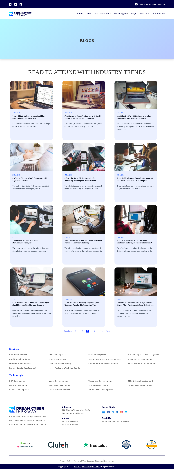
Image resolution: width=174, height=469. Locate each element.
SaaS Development (97, 355)
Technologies (120, 13)
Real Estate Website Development (104, 359)
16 (101, 331)
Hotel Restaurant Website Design (64, 368)
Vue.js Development (58, 381)
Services (104, 13)
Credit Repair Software (20, 359)
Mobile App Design (57, 359)
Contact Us (159, 13)
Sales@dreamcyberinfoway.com (116, 421)
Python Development (98, 385)
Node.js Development (19, 385)
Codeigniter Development (140, 385)
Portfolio (144, 13)
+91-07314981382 (70, 424)
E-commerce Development (140, 359)
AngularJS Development (60, 385)
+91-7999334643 (70, 421)
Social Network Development (142, 363)
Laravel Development (19, 390)
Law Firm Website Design (61, 363)
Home (80, 13)
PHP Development (17, 381)
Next (108, 331)
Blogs (133, 13)
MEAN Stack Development (140, 381)
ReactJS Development (59, 390)
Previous (68, 331)
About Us (92, 13)
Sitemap (99, 461)
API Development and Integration (143, 355)
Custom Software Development (103, 363)
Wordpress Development (100, 381)
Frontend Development (20, 363)
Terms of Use (80, 461)
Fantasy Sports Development (22, 368)
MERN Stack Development (100, 390)
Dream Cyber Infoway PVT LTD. (87, 467)
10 (94, 331)
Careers (90, 461)
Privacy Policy (66, 461)
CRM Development (18, 355)
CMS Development (57, 355)
